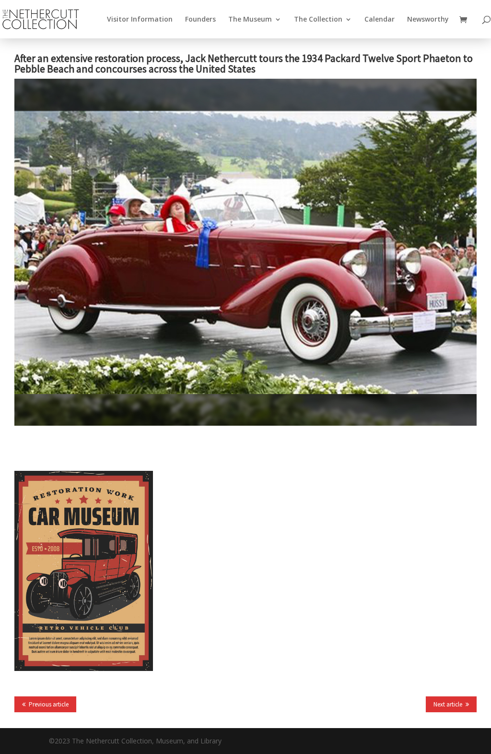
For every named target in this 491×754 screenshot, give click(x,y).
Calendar (379, 20)
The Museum (250, 20)
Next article (447, 704)
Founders (200, 20)
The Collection (318, 20)
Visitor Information (140, 20)
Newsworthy (428, 20)
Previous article (49, 704)
